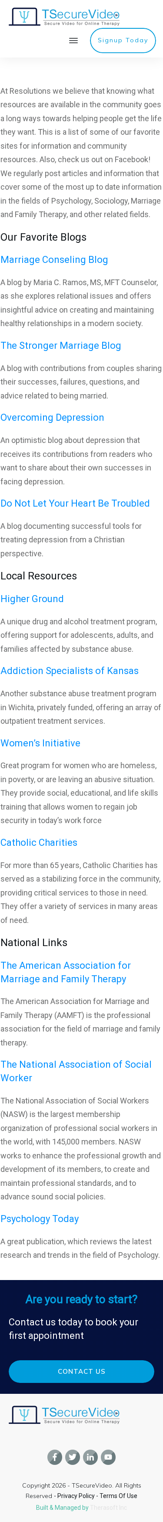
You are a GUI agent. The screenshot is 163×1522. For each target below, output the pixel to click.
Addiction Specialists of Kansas (69, 670)
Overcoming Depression (52, 417)
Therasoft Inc (108, 1507)
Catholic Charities (38, 842)
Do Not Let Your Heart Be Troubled (75, 503)
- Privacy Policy (75, 1495)
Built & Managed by (63, 1507)
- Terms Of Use (116, 1495)
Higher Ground (32, 598)
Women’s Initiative (40, 743)
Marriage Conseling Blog (54, 259)
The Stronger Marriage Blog (60, 345)
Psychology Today (39, 1218)
